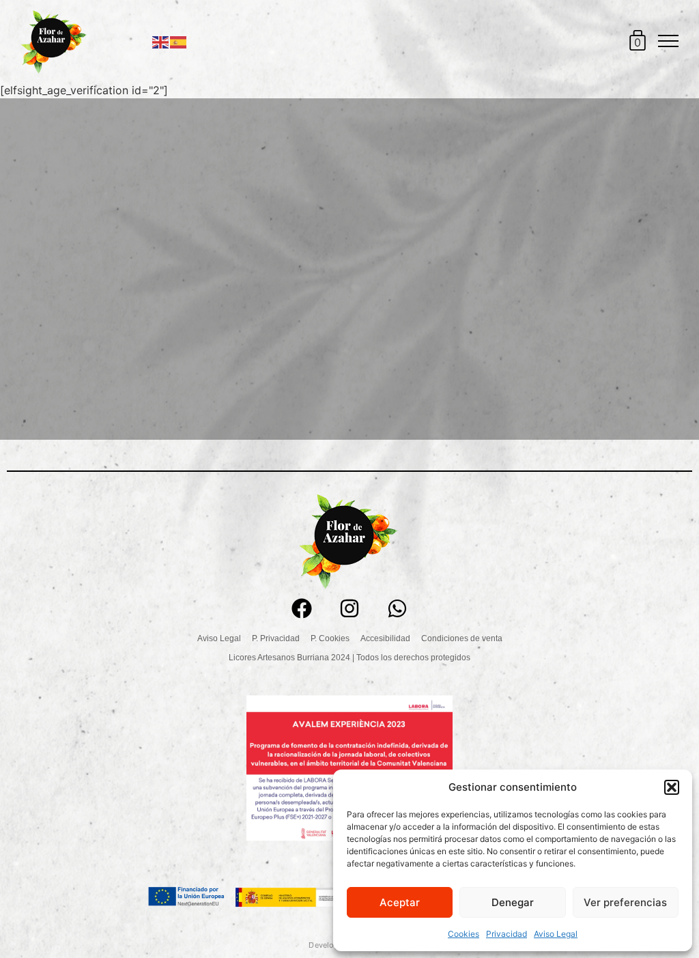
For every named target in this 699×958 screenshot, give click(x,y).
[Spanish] (179, 41)
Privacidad (506, 934)
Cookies (463, 934)
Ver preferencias (625, 902)
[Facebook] (301, 608)
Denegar (512, 902)
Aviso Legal (555, 934)
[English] (161, 41)
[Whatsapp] (397, 608)
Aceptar (400, 902)
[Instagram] (349, 608)
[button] (672, 787)
